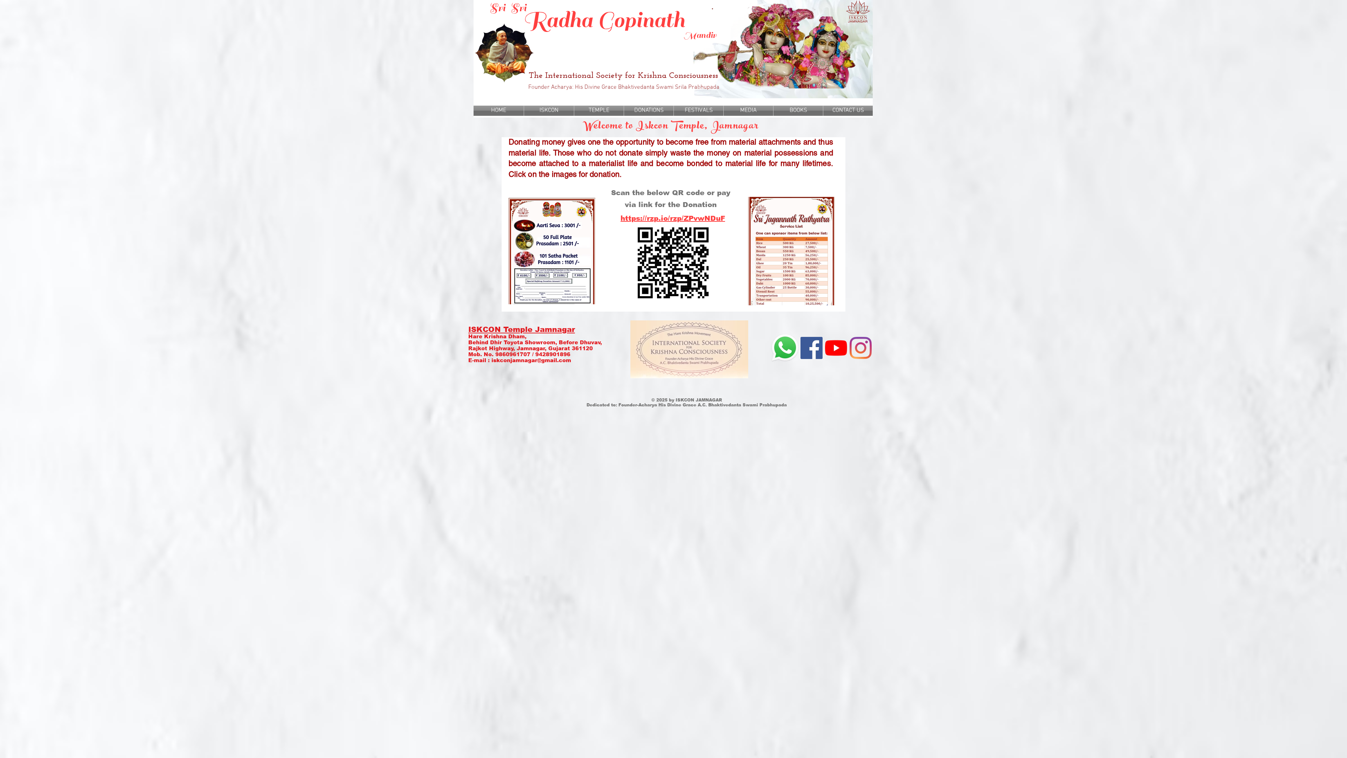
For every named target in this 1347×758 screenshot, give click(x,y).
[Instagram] (861, 348)
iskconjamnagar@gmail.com (531, 360)
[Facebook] (811, 348)
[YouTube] (836, 348)
